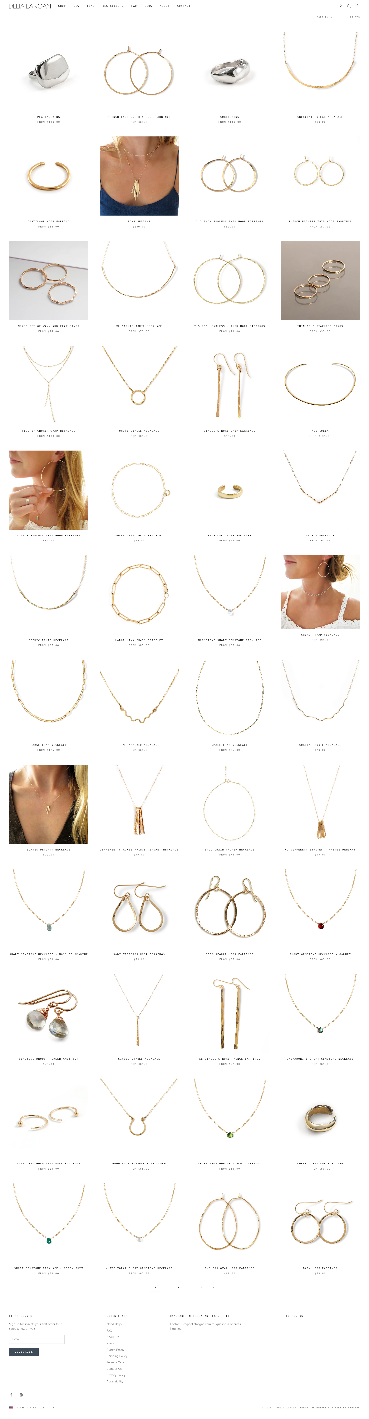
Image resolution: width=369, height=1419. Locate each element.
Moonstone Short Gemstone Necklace (229, 640)
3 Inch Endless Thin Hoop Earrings (48, 535)
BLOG (148, 5)
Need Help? (114, 1324)
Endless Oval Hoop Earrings (230, 1268)
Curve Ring (229, 116)
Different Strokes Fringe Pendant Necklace (139, 849)
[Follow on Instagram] (21, 1395)
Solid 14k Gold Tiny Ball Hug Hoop (48, 1163)
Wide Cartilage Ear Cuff (230, 535)
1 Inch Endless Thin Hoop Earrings (320, 221)
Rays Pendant (139, 221)
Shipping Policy (117, 1356)
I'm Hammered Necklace (139, 744)
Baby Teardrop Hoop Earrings (139, 954)
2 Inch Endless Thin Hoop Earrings (139, 116)
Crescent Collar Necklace (320, 116)
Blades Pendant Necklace (49, 849)
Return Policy (115, 1349)
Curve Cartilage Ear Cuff (320, 1163)
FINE (91, 5)
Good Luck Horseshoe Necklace (139, 1163)
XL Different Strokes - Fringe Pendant (320, 849)
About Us (113, 1337)
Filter (355, 17)
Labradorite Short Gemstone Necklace (320, 1058)
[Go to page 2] (213, 1287)
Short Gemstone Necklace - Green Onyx (48, 1268)
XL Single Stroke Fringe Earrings (229, 1058)
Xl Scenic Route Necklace (139, 326)
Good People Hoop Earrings (230, 954)
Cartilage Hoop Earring (49, 221)
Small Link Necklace (230, 744)
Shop (62, 5)
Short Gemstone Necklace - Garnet (320, 954)
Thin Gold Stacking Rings (320, 326)
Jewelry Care (115, 1362)
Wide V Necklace (320, 535)
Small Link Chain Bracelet (139, 535)
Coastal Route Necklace (320, 744)
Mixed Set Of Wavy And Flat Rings (48, 326)
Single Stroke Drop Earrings (230, 430)
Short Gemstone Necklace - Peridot (229, 1163)
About (165, 5)
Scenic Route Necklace (49, 640)
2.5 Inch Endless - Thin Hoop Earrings (229, 326)
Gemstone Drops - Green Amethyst (48, 1058)
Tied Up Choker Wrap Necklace (49, 430)
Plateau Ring (48, 116)
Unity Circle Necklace (139, 430)
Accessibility (115, 1381)
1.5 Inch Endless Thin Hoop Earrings (229, 221)
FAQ (134, 5)
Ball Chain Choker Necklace (230, 849)
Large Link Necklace (49, 744)
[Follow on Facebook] (11, 1395)
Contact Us (114, 1368)
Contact (184, 5)
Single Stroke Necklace (139, 1058)
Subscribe (24, 1351)
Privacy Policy (116, 1375)
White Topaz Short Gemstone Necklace (139, 1268)
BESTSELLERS (113, 5)
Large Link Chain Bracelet (139, 640)
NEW (76, 5)
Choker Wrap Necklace (320, 634)
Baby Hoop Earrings (320, 1268)
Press (110, 1343)
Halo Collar (320, 430)
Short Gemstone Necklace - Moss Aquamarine (48, 954)
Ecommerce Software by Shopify (336, 1407)
